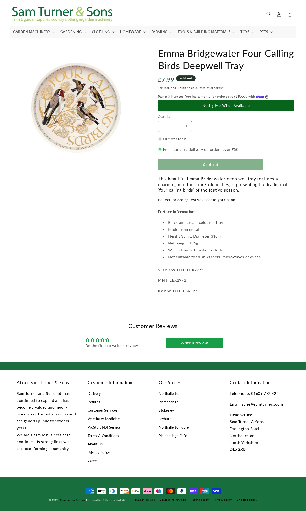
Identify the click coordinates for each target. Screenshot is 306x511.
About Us (95, 444)
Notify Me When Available (226, 105)
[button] (33, 32)
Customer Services (102, 410)
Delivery (94, 394)
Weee (92, 461)
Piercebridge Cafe (173, 436)
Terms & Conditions (103, 436)
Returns (94, 402)
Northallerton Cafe (174, 427)
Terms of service (144, 499)
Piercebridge (168, 402)
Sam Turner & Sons (72, 499)
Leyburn (165, 419)
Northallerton (169, 394)
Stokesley (166, 410)
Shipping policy (247, 499)
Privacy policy (222, 499)
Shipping (184, 88)
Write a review (194, 343)
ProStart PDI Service (104, 427)
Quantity (164, 117)
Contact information (173, 499)
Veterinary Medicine (104, 419)
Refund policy (200, 499)
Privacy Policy (99, 452)
